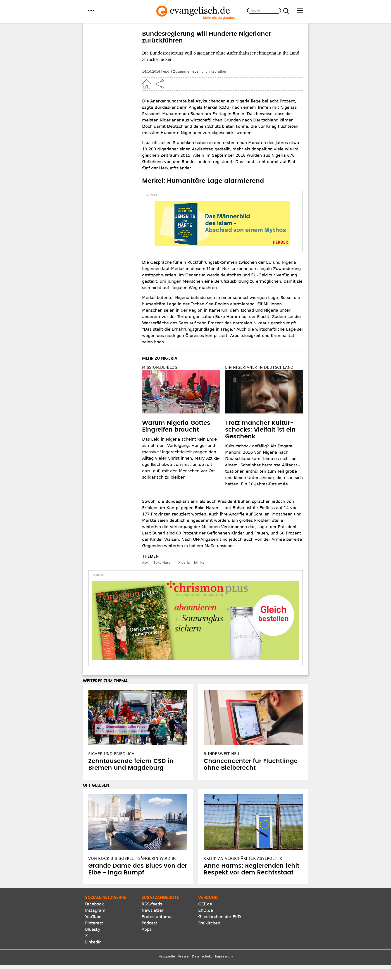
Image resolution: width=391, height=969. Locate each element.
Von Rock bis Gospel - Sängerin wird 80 (132, 858)
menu (91, 10)
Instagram (95, 910)
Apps (146, 929)
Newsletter (152, 910)
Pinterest (94, 923)
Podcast (149, 923)
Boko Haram (163, 562)
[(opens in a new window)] (222, 223)
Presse (183, 956)
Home (146, 83)
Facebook (94, 904)
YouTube (93, 916)
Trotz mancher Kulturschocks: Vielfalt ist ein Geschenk (260, 429)
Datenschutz (202, 956)
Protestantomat (157, 916)
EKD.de (205, 910)
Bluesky (92, 929)
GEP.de (205, 904)
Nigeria (184, 562)
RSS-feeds (152, 904)
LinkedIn (93, 942)
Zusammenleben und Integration (199, 71)
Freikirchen (209, 923)
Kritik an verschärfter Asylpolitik (243, 858)
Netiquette (166, 956)
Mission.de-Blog (160, 367)
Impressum (224, 956)
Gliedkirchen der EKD (219, 916)
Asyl (145, 562)
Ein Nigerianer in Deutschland (259, 367)
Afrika (200, 562)
